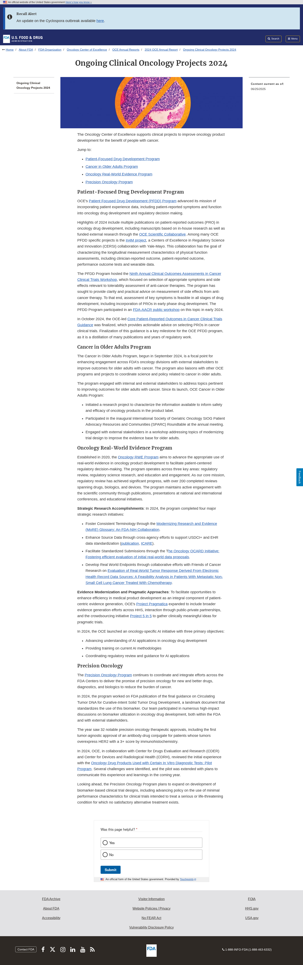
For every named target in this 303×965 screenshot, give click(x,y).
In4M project (136, 240)
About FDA (26, 49)
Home (10, 49)
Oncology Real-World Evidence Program (119, 174)
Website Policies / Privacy (151, 908)
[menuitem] (269, 88)
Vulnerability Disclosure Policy (151, 927)
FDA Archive (51, 899)
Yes (112, 842)
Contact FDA (26, 949)
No (111, 854)
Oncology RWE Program (138, 457)
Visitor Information (151, 899)
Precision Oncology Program (109, 182)
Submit (110, 869)
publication (130, 543)
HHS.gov (251, 908)
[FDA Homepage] (22, 38)
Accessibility (51, 918)
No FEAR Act (151, 918)
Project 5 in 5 (141, 616)
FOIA (252, 899)
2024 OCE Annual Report (161, 49)
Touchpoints (187, 879)
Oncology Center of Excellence (87, 49)
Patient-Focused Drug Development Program (123, 159)
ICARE (146, 543)
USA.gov (251, 918)
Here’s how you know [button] (78, 2)
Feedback (299, 477)
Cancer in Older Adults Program (112, 167)
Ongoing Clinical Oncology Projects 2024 (33, 85)
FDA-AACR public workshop (156, 310)
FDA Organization (49, 49)
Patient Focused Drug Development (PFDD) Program (132, 201)
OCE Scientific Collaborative (162, 234)
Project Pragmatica (152, 604)
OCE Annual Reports (125, 49)
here (100, 21)
